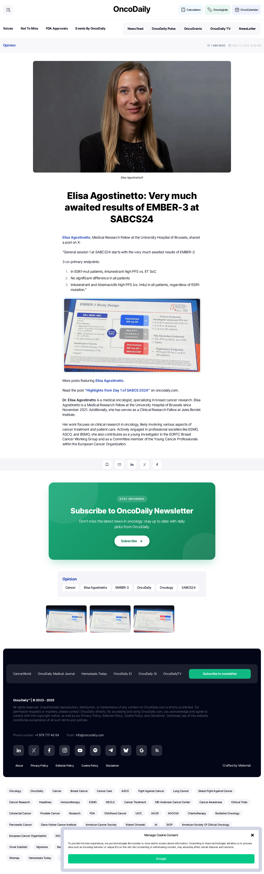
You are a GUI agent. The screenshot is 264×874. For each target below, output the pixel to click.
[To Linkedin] (132, 464)
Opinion (9, 45)
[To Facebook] (157, 464)
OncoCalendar (249, 9)
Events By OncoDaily (90, 28)
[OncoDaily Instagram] (64, 750)
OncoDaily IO (123, 674)
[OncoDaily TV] (80, 750)
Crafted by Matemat (237, 765)
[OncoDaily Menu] (8, 10)
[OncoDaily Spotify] (95, 750)
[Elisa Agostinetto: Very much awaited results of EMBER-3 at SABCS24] (66, 619)
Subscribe (129, 541)
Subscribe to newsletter (220, 674)
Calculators (193, 9)
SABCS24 (189, 587)
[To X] (144, 464)
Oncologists (220, 9)
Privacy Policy (39, 765)
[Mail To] (119, 464)
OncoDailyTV (172, 674)
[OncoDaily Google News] (141, 750)
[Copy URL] (107, 464)
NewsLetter (247, 29)
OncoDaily (144, 587)
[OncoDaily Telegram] (110, 750)
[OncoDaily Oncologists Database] (209, 9)
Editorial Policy (65, 765)
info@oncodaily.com (90, 735)
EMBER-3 (122, 587)
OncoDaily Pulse (164, 29)
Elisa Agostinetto (95, 587)
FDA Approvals (57, 28)
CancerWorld (22, 674)
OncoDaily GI (148, 674)
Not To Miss (29, 28)
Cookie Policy (89, 765)
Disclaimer (112, 765)
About (19, 765)
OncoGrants (193, 29)
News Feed (135, 29)
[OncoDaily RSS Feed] (156, 750)
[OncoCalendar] (237, 9)
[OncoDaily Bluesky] (126, 750)
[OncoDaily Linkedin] (18, 750)
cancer (70, 587)
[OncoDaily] (132, 9)
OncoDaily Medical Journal (56, 674)
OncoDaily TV (220, 29)
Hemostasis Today (94, 674)
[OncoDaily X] (33, 750)
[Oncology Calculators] (183, 9)
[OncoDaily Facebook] (49, 750)
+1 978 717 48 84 (47, 735)
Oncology (166, 587)
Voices (8, 28)
